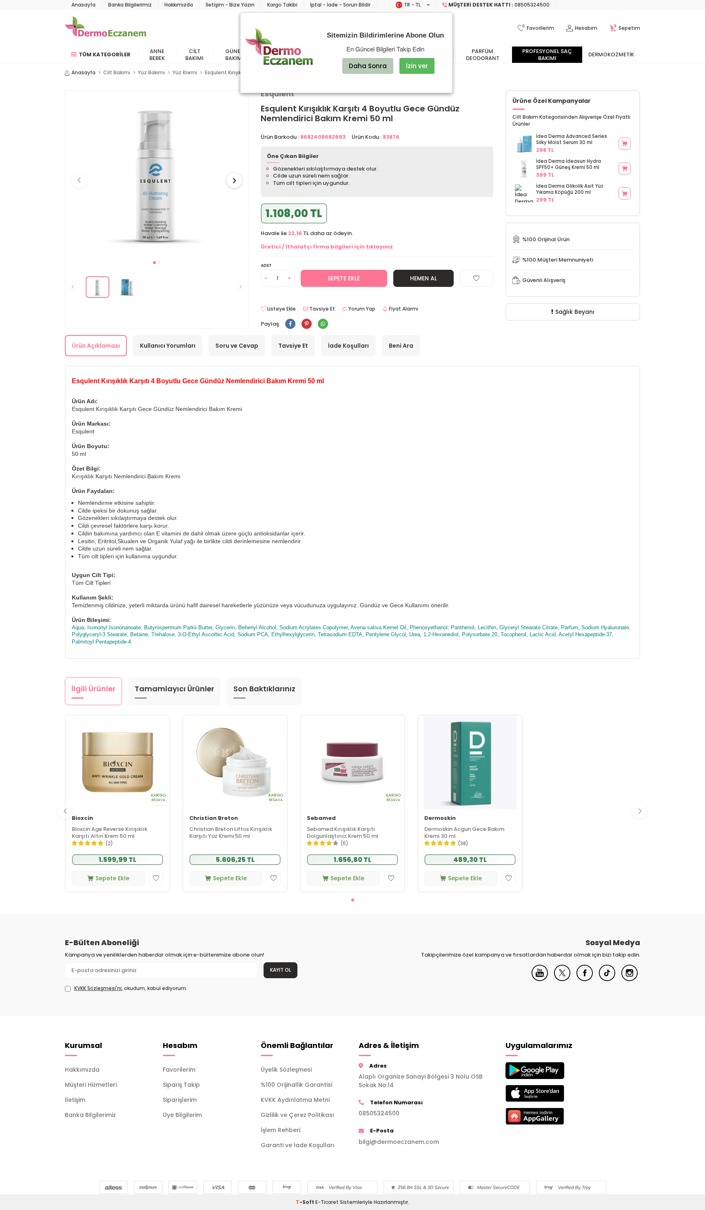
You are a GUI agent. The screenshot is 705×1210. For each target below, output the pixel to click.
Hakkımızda (178, 4)
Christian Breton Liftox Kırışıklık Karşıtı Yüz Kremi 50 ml (230, 833)
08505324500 (379, 1113)
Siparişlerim (180, 1100)
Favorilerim (179, 1070)
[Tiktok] (607, 979)
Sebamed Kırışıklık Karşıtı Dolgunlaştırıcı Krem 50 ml (342, 833)
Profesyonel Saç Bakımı (547, 54)
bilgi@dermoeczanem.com (399, 1142)
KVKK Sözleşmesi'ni (98, 988)
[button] (154, 262)
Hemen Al (423, 278)
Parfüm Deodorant (482, 54)
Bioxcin (82, 818)
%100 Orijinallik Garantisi (296, 1085)
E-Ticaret (327, 1202)
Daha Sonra (368, 66)
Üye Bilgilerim (182, 1115)
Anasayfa (83, 4)
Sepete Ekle (344, 278)
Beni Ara (401, 346)
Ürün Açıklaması (96, 346)
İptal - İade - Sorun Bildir (340, 4)
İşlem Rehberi (280, 1130)
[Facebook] (584, 979)
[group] (156, 173)
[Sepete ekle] (625, 144)
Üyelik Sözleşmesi (286, 1070)
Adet (266, 265)
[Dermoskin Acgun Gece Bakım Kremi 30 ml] (470, 762)
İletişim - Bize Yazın (230, 4)
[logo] (105, 28)
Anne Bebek (157, 54)
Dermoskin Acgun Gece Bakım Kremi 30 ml (464, 833)
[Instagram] (629, 979)
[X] (562, 979)
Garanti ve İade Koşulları (298, 1145)
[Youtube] (540, 979)
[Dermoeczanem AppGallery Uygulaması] (548, 1116)
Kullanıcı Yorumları (167, 346)
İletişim (75, 1100)
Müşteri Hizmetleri (91, 1085)
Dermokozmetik (611, 54)
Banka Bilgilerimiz (130, 4)
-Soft (305, 1202)
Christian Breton (213, 818)
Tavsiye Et (321, 309)
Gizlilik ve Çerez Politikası (297, 1115)
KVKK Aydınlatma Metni (295, 1100)
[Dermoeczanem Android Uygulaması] (548, 1070)
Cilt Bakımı (194, 54)
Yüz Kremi (185, 72)
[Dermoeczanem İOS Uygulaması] (548, 1093)
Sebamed (321, 818)
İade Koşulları (348, 346)
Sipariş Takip (181, 1085)
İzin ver (417, 66)
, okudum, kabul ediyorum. (130, 988)
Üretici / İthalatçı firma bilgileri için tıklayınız (327, 247)
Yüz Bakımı (151, 72)
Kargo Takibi (282, 4)
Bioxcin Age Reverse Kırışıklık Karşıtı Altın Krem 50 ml (109, 833)
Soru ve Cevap (236, 346)
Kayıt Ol (280, 969)
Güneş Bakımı (234, 54)
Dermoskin (440, 818)
